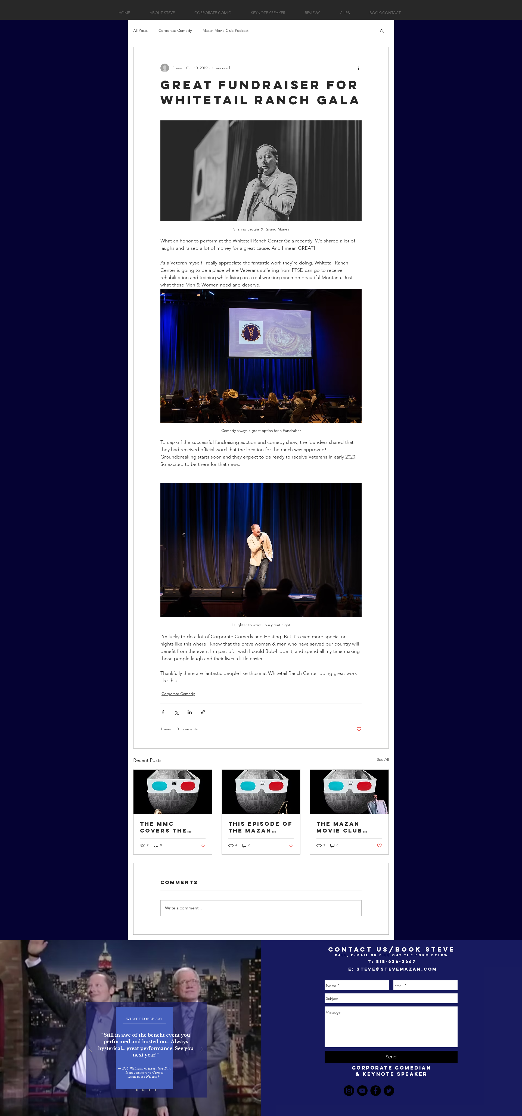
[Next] (201, 1050)
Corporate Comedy (175, 30)
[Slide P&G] (137, 1090)
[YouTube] (362, 1090)
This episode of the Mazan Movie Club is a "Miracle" (260, 827)
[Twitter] (389, 1090)
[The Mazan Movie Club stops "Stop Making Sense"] (349, 792)
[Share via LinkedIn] (189, 712)
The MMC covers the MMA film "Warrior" (163, 827)
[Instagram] (349, 1090)
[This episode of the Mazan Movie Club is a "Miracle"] (261, 792)
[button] (381, 31)
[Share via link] (203, 712)
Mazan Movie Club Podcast (225, 30)
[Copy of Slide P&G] (143, 1090)
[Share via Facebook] (163, 712)
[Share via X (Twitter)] (176, 712)
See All (383, 759)
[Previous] (90, 1050)
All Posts (140, 30)
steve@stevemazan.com (396, 969)
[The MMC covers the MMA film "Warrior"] (172, 792)
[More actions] (358, 68)
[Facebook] (375, 1090)
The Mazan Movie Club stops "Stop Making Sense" (345, 827)
